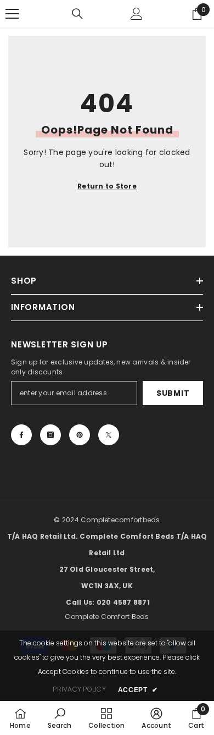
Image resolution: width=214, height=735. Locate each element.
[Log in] (137, 14)
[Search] (77, 13)
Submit (172, 393)
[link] (59, 718)
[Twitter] (108, 434)
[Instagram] (50, 434)
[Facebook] (21, 434)
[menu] (12, 13)
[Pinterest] (79, 434)
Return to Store (107, 186)
